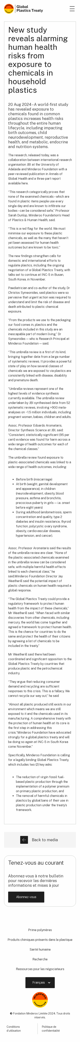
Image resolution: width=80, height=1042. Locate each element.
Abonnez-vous (26, 897)
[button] (40, 982)
